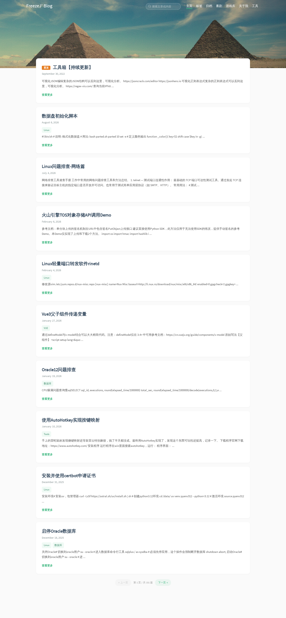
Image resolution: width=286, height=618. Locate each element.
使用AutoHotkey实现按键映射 (71, 420)
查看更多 (47, 94)
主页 (189, 6)
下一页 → (163, 582)
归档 (209, 6)
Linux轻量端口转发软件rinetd (70, 263)
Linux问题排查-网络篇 (63, 166)
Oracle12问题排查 (59, 369)
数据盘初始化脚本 (60, 116)
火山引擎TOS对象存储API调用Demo (76, 215)
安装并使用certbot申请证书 (69, 475)
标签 (199, 6)
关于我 (243, 6)
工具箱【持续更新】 (73, 67)
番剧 (219, 6)
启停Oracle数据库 (59, 531)
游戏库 (230, 6)
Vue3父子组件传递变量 (64, 314)
